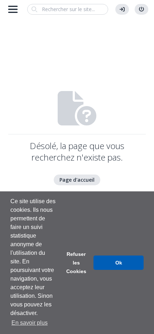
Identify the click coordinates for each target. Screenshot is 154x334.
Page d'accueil (77, 179)
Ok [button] (118, 263)
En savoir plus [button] (29, 323)
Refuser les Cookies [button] (76, 262)
